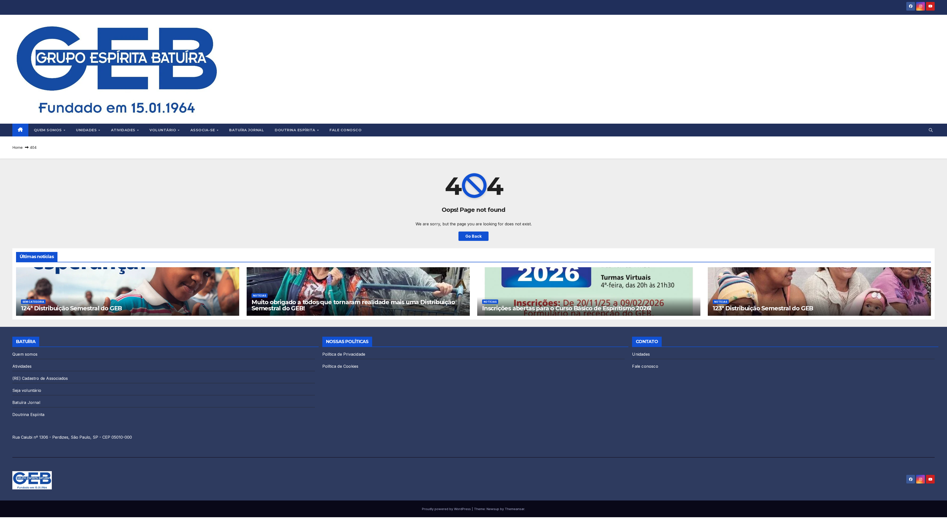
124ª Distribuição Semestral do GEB (71, 308)
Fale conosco (345, 130)
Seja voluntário (26, 390)
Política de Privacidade (343, 354)
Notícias (259, 295)
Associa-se (203, 130)
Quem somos (48, 130)
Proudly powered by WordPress (447, 509)
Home (17, 147)
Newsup (493, 509)
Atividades (124, 130)
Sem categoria (33, 301)
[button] (931, 130)
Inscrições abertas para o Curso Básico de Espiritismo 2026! (566, 308)
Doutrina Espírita (295, 130)
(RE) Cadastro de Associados (40, 378)
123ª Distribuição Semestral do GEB (763, 308)
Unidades (87, 130)
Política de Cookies (340, 366)
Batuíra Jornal (246, 130)
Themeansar (514, 509)
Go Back (473, 236)
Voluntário (163, 130)
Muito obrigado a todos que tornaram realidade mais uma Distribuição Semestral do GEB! (353, 305)
